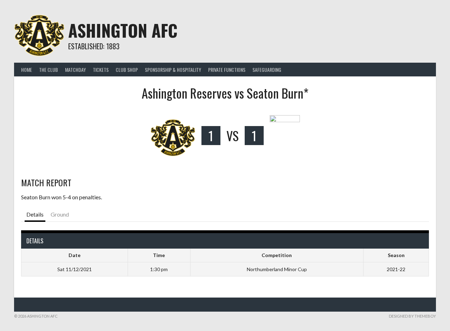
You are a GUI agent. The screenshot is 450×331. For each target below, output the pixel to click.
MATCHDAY (75, 69)
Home (26, 69)
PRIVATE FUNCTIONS (226, 69)
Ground (60, 214)
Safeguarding (266, 69)
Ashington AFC (123, 30)
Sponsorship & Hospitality (173, 69)
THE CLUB (48, 69)
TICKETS (101, 69)
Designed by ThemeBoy (412, 316)
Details (35, 214)
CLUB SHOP (127, 69)
